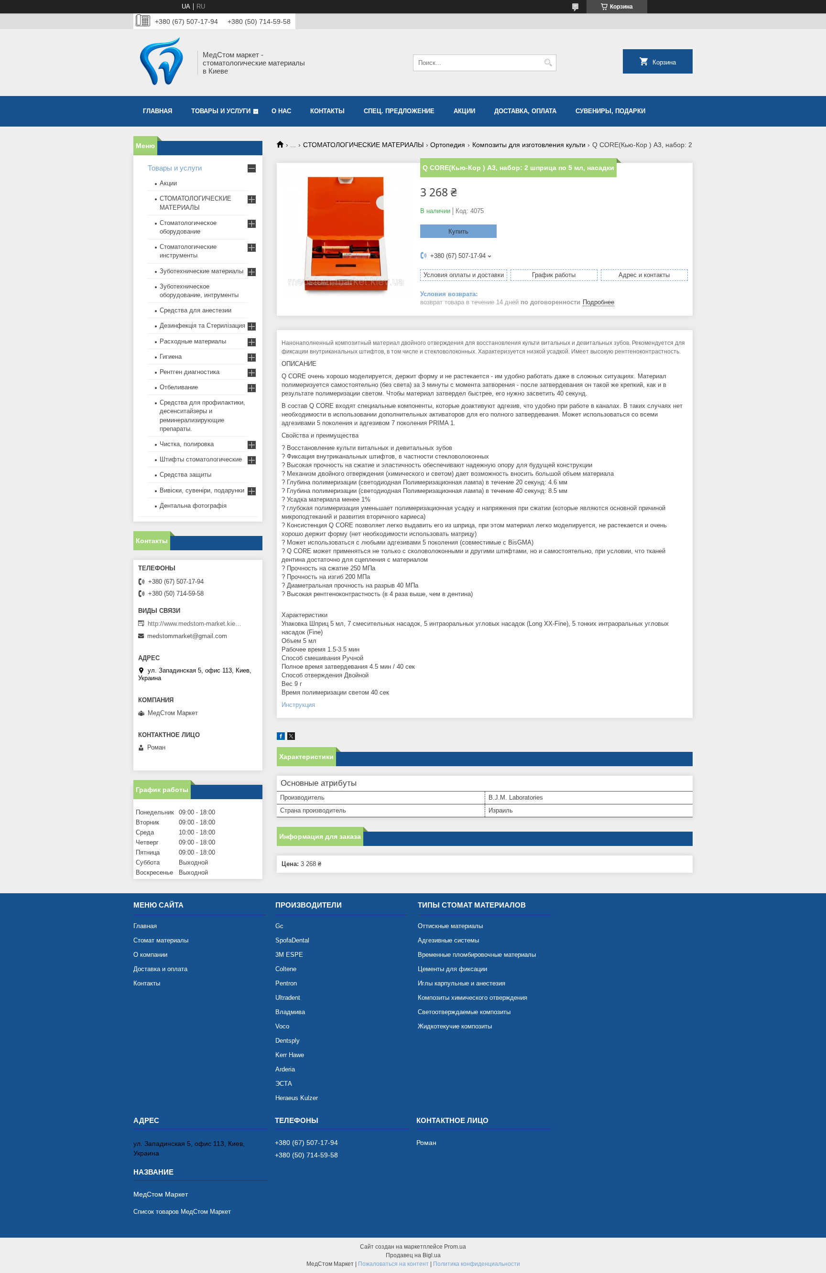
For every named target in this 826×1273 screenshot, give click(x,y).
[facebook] (281, 737)
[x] (291, 737)
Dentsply (287, 1040)
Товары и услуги (220, 111)
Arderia (285, 1069)
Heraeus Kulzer (296, 1098)
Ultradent (287, 997)
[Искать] (548, 62)
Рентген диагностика (189, 371)
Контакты (327, 111)
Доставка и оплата (160, 969)
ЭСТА (283, 1083)
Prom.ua (455, 1246)
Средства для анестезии (195, 310)
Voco (282, 1026)
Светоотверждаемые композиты (464, 1012)
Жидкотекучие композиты (455, 1026)
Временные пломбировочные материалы (477, 954)
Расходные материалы (193, 341)
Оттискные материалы (450, 926)
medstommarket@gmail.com (187, 636)
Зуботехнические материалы (201, 271)
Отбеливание (179, 387)
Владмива (290, 1012)
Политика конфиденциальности (476, 1264)
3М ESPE (289, 954)
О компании (150, 954)
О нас (281, 111)
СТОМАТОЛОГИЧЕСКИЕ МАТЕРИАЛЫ (363, 145)
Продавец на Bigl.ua (413, 1255)
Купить (458, 231)
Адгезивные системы (448, 940)
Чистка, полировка (187, 444)
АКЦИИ (464, 111)
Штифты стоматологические (201, 459)
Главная (157, 111)
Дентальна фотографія (193, 505)
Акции (168, 183)
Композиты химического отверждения (472, 997)
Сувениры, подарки (610, 111)
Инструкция (298, 704)
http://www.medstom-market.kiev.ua (195, 623)
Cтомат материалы (160, 940)
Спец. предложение (399, 111)
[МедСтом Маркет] (162, 62)
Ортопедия (447, 145)
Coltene (285, 969)
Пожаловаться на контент (393, 1264)
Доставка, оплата (525, 111)
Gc (279, 926)
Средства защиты (185, 474)
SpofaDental (292, 940)
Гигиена (171, 356)
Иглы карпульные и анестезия (461, 983)
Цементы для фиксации (452, 969)
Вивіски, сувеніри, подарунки (202, 490)
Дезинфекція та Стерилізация (202, 325)
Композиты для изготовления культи (529, 145)
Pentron (286, 983)
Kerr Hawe (289, 1055)
